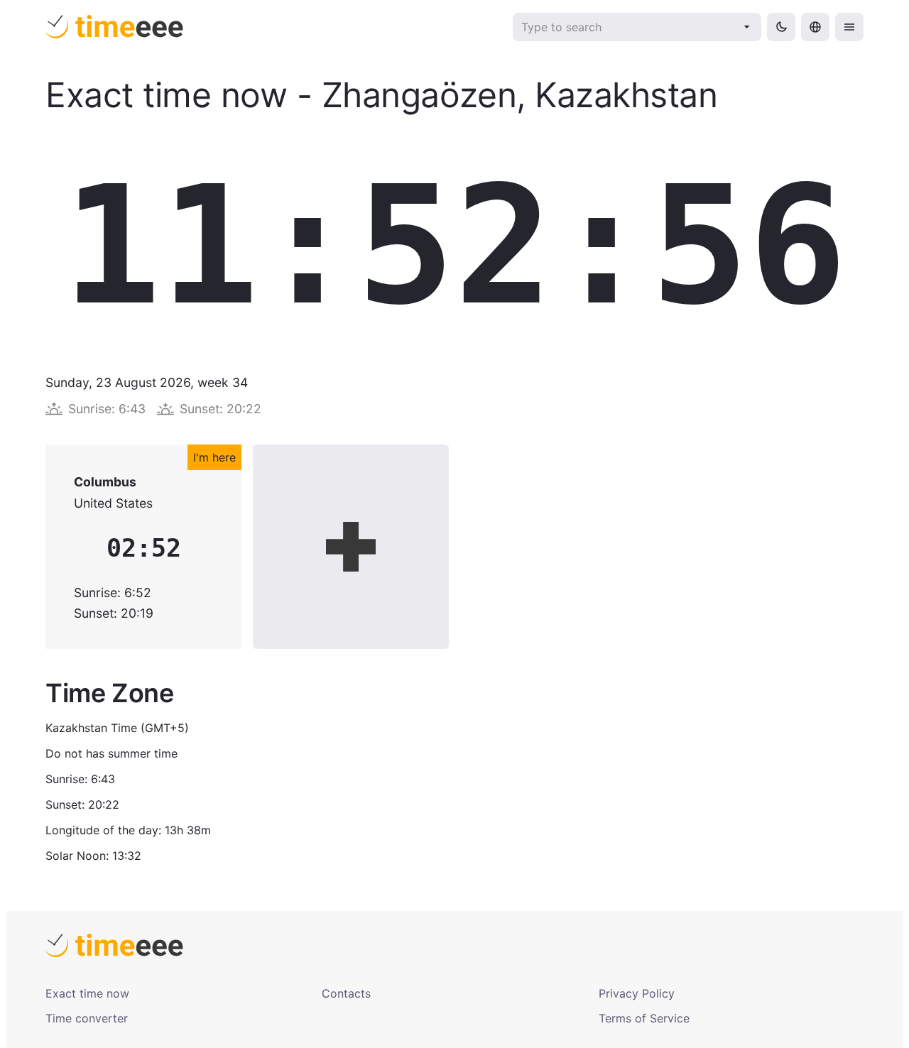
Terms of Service (644, 1018)
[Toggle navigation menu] (849, 27)
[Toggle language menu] (815, 27)
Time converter (86, 1018)
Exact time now (87, 993)
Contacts (346, 993)
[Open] (747, 27)
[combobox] (627, 27)
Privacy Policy (637, 993)
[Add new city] (351, 546)
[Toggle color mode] (781, 27)
